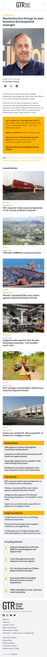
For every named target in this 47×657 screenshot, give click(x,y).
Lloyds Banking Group (11, 160)
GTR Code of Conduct (10, 646)
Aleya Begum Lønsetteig (12, 81)
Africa (5, 247)
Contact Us (6, 622)
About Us (6, 619)
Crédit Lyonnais (13, 158)
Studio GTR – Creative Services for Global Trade (18, 633)
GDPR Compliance (9, 643)
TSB (38, 160)
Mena (5, 427)
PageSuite (14, 654)
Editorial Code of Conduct (11, 648)
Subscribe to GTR (8, 625)
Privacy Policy (7, 640)
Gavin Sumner (26, 158)
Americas (6, 202)
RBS (34, 160)
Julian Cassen (38, 158)
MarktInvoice (26, 160)
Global (5, 290)
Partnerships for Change (10, 630)
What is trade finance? (10, 627)
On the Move (8, 15)
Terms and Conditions (10, 637)
